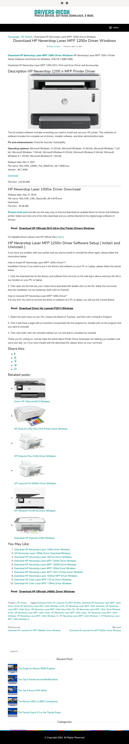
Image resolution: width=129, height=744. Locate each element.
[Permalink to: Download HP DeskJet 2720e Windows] (30, 525)
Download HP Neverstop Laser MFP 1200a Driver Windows (45, 568)
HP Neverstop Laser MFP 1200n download (85, 605)
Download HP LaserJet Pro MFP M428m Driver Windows (95, 629)
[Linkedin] (66, 3)
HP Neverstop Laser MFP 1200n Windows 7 (80, 615)
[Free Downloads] (64, 13)
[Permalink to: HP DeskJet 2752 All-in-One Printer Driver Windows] (30, 415)
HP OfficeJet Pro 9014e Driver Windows (35, 510)
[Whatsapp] (15, 369)
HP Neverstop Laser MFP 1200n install (32, 612)
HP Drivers (22, 602)
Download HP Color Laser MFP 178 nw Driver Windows (43, 579)
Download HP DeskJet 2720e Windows (34, 537)
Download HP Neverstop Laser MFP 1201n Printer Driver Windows (48, 572)
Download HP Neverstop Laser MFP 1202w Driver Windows (45, 560)
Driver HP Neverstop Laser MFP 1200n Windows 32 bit (39, 605)
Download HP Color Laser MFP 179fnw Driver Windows (43, 583)
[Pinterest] (62, 3)
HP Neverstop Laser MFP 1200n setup (69, 612)
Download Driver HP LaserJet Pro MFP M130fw (59, 602)
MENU (116, 27)
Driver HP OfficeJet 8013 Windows (32, 401)
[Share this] (14, 354)
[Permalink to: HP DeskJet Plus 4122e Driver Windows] (30, 443)
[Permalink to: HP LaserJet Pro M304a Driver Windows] (30, 470)
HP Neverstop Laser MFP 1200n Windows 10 (37, 615)
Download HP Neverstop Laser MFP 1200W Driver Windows (45, 564)
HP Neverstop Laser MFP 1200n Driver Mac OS (53, 609)
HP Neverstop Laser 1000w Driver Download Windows (42, 553)
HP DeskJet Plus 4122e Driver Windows (35, 456)
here (60, 236)
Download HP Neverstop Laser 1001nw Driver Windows (43, 556)
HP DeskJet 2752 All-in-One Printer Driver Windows (41, 428)
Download (13, 175)
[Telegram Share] (15, 365)
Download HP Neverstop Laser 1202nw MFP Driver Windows (45, 575)
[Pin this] (15, 361)
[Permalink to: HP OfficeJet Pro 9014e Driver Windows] (30, 497)
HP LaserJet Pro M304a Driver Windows (35, 483)
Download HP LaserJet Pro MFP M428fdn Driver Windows (34, 629)
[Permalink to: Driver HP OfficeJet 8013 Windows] (30, 388)
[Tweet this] (15, 357)
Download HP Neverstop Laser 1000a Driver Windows (42, 549)
